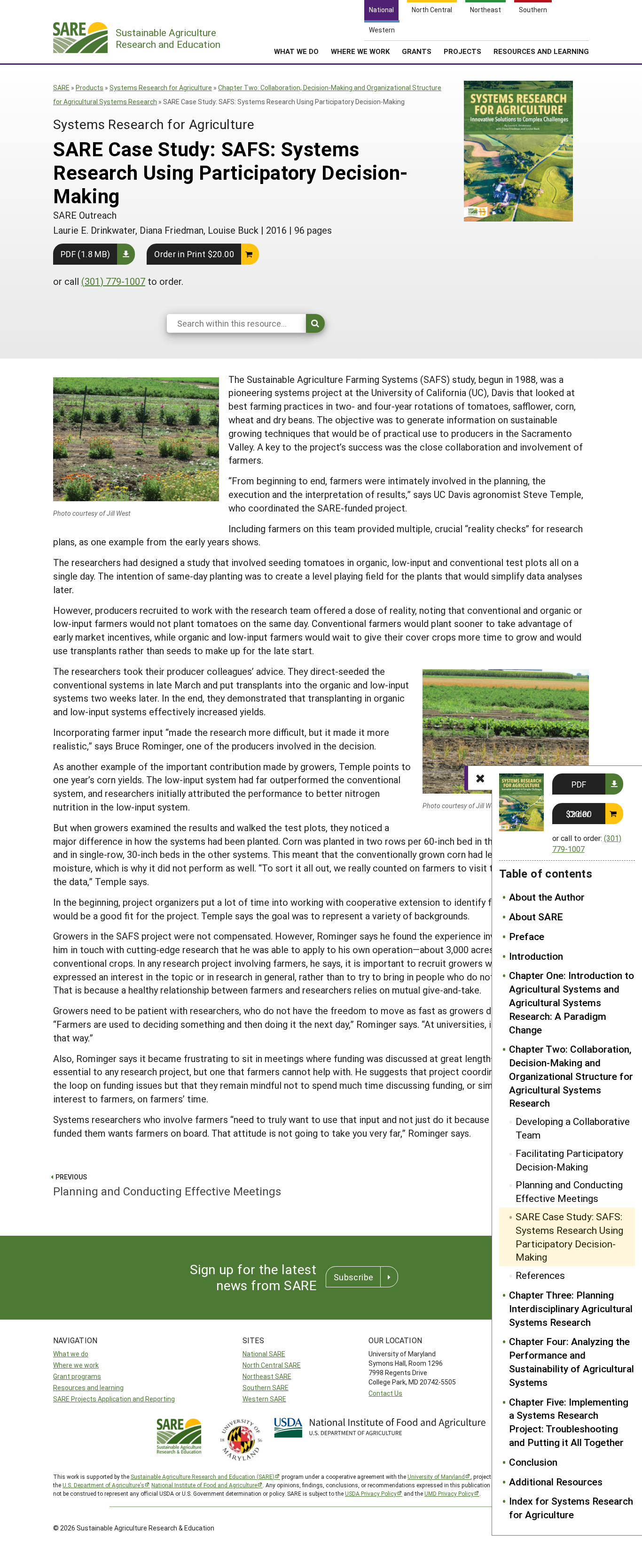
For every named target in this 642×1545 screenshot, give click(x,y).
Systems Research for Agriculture (161, 87)
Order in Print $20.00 (194, 254)
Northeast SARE (267, 1376)
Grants (416, 51)
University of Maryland (436, 1476)
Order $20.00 (579, 813)
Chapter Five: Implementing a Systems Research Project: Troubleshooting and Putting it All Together (568, 1422)
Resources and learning (88, 1387)
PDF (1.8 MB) (85, 254)
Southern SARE (266, 1387)
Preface (526, 936)
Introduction (536, 956)
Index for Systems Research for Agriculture (571, 1507)
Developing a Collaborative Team (573, 1128)
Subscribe (353, 1277)
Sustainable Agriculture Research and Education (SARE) (202, 1476)
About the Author (547, 896)
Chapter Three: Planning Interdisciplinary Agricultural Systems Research (571, 1308)
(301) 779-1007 (113, 281)
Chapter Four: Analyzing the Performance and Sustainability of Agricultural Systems (571, 1361)
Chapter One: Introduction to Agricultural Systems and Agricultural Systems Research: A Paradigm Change (571, 1002)
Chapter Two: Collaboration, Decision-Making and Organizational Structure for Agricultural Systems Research (571, 1075)
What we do (70, 1353)
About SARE (536, 916)
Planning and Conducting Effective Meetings (569, 1191)
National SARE (264, 1353)
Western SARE (264, 1398)
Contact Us (385, 1393)
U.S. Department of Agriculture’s (103, 1485)
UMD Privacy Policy (449, 1493)
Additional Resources (556, 1481)
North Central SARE (272, 1365)
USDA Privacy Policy (371, 1493)
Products (89, 87)
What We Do (296, 51)
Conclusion (533, 1462)
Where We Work (360, 51)
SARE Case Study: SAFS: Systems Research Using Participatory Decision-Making (569, 1236)
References (540, 1275)
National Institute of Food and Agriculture (204, 1485)
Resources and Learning (541, 51)
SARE (61, 87)
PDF (579, 784)
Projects (462, 51)
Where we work (76, 1365)
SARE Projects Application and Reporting (114, 1398)
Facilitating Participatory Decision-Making (569, 1160)
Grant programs (77, 1376)
